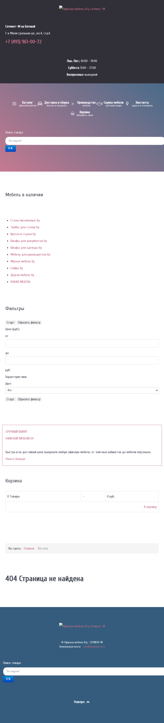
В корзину (150, 507)
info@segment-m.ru (94, 646)
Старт (11, 322)
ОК (10, 148)
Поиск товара (14, 132)
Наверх (80, 702)
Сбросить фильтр (29, 322)
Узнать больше (15, 459)
